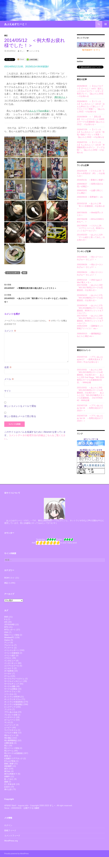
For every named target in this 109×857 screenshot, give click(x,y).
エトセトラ (8, 668)
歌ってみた (8, 779)
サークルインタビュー (13, 681)
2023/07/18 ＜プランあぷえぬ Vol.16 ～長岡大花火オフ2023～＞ (90, 408)
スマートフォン (10, 691)
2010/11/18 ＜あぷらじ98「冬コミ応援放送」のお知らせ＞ (91, 206)
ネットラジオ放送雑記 (13, 704)
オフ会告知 (8, 671)
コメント (10, 331)
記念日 (7, 787)
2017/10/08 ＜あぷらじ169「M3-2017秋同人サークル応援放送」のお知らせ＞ (90, 287)
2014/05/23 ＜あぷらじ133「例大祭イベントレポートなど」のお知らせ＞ (36, 298)
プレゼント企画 (10, 715)
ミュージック (9, 725)
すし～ (22, 51)
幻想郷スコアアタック (13, 758)
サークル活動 (9, 686)
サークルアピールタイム (14, 679)
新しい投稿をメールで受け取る (20, 416)
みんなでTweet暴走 (39, 111)
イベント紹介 (9, 655)
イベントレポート (13, 273)
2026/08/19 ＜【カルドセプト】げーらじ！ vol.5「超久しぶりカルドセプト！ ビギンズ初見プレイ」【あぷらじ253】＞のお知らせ (90, 91)
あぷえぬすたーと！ (15, 24)
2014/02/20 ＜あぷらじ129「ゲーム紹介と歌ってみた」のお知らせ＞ (91, 237)
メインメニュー (105, 24)
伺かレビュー (9, 735)
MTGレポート (10, 630)
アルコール (8, 645)
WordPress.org (11, 841)
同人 (6, 745)
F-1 (5, 619)
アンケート (8, 648)
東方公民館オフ (10, 774)
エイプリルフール (11, 666)
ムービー (8, 727)
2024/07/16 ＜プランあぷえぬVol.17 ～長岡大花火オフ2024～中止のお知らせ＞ (90, 359)
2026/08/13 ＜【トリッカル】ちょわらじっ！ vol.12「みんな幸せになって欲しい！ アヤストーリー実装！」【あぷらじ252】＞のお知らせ (91, 106)
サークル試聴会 (10, 689)
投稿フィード (10, 830)
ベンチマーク (9, 717)
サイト (7, 391)
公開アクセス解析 (31, 808)
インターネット (10, 663)
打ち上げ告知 (9, 761)
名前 (8, 367)
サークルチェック (11, 684)
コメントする (34, 51)
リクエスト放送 (10, 733)
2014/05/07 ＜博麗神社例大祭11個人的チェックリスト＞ (30, 286)
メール (9, 379)
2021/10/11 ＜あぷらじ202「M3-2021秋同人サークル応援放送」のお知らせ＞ (90, 372)
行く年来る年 (9, 784)
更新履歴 (8, 766)
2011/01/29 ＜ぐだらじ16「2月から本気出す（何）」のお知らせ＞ (91, 173)
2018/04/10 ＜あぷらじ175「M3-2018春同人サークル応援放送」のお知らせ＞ (90, 297)
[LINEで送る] (32, 59)
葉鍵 (6, 782)
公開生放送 (8, 743)
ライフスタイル (10, 730)
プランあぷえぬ (10, 712)
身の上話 (8, 789)
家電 (6, 756)
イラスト (8, 658)
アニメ (7, 643)
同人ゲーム (8, 751)
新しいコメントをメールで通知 (20, 406)
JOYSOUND (9, 624)
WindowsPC (9, 637)
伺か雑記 (8, 738)
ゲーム (7, 676)
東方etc (7, 771)
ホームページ (9, 720)
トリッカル (8, 694)
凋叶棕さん (60, 97)
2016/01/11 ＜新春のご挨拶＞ (91, 180)
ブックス (8, 709)
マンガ (7, 722)
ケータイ (8, 673)
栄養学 (7, 776)
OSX (6, 632)
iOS (5, 622)
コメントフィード (12, 835)
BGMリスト (9, 578)
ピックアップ (9, 707)
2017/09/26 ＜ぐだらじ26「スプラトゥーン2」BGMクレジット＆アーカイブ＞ (90, 228)
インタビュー (9, 661)
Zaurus (7, 640)
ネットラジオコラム (12, 699)
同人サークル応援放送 (13, 753)
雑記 (6, 36)
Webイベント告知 (11, 635)
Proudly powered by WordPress (16, 854)
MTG (6, 627)
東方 (24, 273)
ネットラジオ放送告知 (13, 702)
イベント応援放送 (11, 653)
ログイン (8, 825)
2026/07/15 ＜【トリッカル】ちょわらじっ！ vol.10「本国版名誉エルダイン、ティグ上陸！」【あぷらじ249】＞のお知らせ (91, 147)
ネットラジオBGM (12, 697)
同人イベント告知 (11, 748)
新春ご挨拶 (8, 764)
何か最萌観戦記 (10, 740)
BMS (6, 617)
